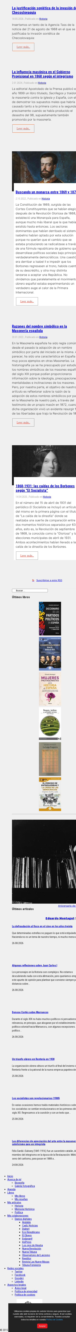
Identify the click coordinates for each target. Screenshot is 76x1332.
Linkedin (19, 1281)
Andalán (26, 1222)
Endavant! (27, 1238)
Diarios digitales (23, 1219)
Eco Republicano (31, 1232)
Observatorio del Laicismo (36, 1255)
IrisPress (26, 1242)
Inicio (10, 1176)
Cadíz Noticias (30, 1225)
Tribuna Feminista (31, 1265)
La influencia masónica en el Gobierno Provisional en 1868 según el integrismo (42, 74)
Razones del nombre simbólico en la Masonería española (39, 328)
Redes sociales (15, 1268)
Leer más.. (23, 47)
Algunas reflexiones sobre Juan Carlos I (34, 965)
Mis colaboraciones (17, 1215)
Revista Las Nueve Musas (35, 1261)
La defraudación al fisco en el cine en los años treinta (42, 926)
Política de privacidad (26, 1291)
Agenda (11, 1189)
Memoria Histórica (24, 1209)
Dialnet (26, 1228)
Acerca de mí (14, 1179)
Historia (43, 18)
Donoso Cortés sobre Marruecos (30, 1012)
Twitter (19, 1271)
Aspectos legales (16, 1284)
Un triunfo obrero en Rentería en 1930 (33, 1059)
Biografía (19, 1182)
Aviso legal (20, 1288)
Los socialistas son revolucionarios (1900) (36, 1098)
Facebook (20, 1275)
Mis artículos (14, 1202)
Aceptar (42, 1326)
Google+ (19, 1278)
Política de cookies (25, 1294)
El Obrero (27, 1235)
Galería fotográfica (25, 1186)
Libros (10, 1192)
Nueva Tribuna (29, 1252)
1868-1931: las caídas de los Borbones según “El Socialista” (45, 488)
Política (19, 1212)
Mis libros (20, 1196)
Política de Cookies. (54, 1319)
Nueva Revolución (31, 1248)
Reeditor (26, 1258)
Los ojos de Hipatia (32, 1245)
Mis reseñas (21, 1199)
